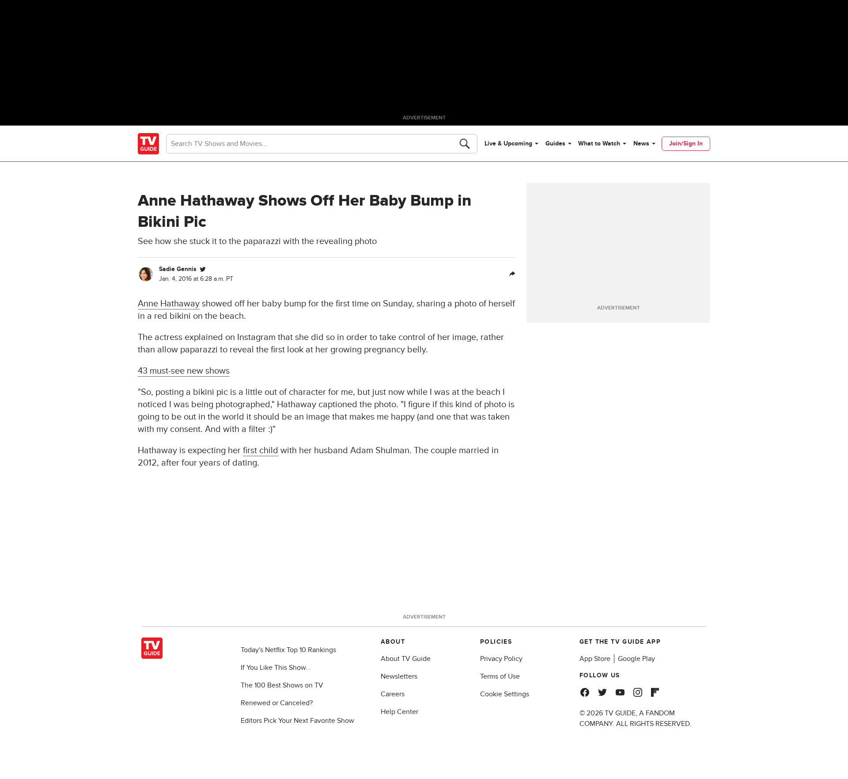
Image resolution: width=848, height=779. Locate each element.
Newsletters (399, 676)
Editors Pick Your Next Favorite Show (297, 720)
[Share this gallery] (512, 274)
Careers (393, 694)
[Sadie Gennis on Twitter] (202, 269)
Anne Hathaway (169, 303)
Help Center (399, 711)
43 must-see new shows (184, 371)
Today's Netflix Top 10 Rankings (288, 649)
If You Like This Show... (276, 667)
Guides (555, 143)
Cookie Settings (504, 694)
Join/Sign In (686, 143)
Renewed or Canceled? (277, 703)
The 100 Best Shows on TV (282, 685)
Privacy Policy (501, 658)
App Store (594, 658)
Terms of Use (500, 676)
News (641, 143)
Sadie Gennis (178, 269)
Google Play (636, 658)
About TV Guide (406, 658)
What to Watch (599, 143)
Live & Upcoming (508, 143)
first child (260, 450)
